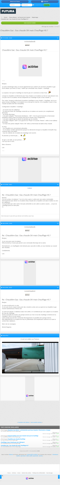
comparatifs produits (32, 454)
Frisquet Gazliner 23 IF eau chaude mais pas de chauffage (23, 435)
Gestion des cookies (26, 473)
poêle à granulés (34, 456)
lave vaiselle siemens (36, 422)
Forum (5, 17)
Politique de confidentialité (38, 473)
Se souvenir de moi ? (38, 5)
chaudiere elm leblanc (24, 422)
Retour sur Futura (15, 1)
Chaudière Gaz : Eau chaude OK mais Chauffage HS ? (15, 445)
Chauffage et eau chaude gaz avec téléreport (13, 442)
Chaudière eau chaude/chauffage (16, 439)
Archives (14, 473)
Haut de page (49, 473)
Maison (11, 454)
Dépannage (35, 17)
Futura (9, 473)
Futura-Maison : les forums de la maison (19, 17)
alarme (41, 456)
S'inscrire (44, 1)
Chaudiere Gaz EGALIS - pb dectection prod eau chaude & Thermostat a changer (29, 430)
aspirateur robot (24, 456)
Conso (18, 473)
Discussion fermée (30, 23)
